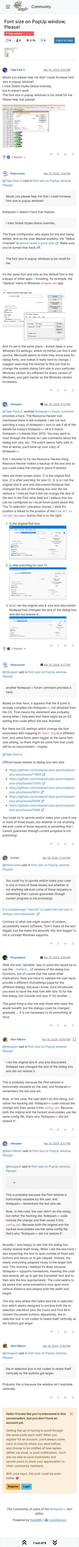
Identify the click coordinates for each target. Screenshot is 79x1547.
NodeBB (36, 1520)
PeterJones (18, 173)
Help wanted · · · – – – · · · (20, 33)
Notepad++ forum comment (54, 411)
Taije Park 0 (18, 69)
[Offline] (7, 70)
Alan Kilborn (18, 1039)
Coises (15, 857)
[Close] (71, 1414)
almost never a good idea (36, 243)
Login (26, 1486)
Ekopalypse (18, 957)
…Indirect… (21, 969)
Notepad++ (58, 1509)
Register (13, 1486)
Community (41, 6)
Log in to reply (64, 40)
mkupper (16, 404)
